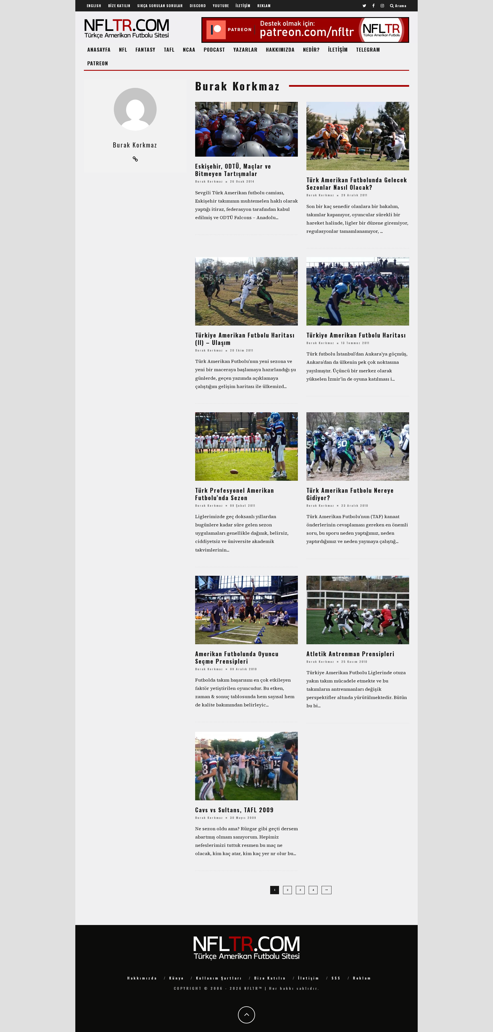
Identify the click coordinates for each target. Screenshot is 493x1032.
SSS (336, 978)
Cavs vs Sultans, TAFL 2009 (234, 809)
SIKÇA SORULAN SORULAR (160, 5)
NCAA (189, 49)
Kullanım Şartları (219, 978)
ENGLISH (94, 5)
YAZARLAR (245, 49)
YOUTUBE (221, 5)
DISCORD (198, 5)
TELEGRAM (368, 49)
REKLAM (264, 5)
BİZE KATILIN (119, 5)
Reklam (362, 978)
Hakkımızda (142, 978)
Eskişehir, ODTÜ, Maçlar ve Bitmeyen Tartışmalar (233, 170)
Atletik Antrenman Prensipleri (350, 653)
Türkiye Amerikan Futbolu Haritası (356, 335)
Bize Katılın (270, 978)
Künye (176, 978)
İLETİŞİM (243, 5)
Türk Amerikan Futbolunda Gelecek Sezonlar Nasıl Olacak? (356, 183)
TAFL (169, 49)
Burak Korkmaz (209, 181)
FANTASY (145, 49)
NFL (123, 49)
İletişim (309, 978)
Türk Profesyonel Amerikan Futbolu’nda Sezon (234, 494)
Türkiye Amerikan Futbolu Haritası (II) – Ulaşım (245, 339)
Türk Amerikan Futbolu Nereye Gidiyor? (350, 494)
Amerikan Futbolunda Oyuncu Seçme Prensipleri (237, 657)
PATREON (97, 63)
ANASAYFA (99, 49)
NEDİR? (311, 49)
